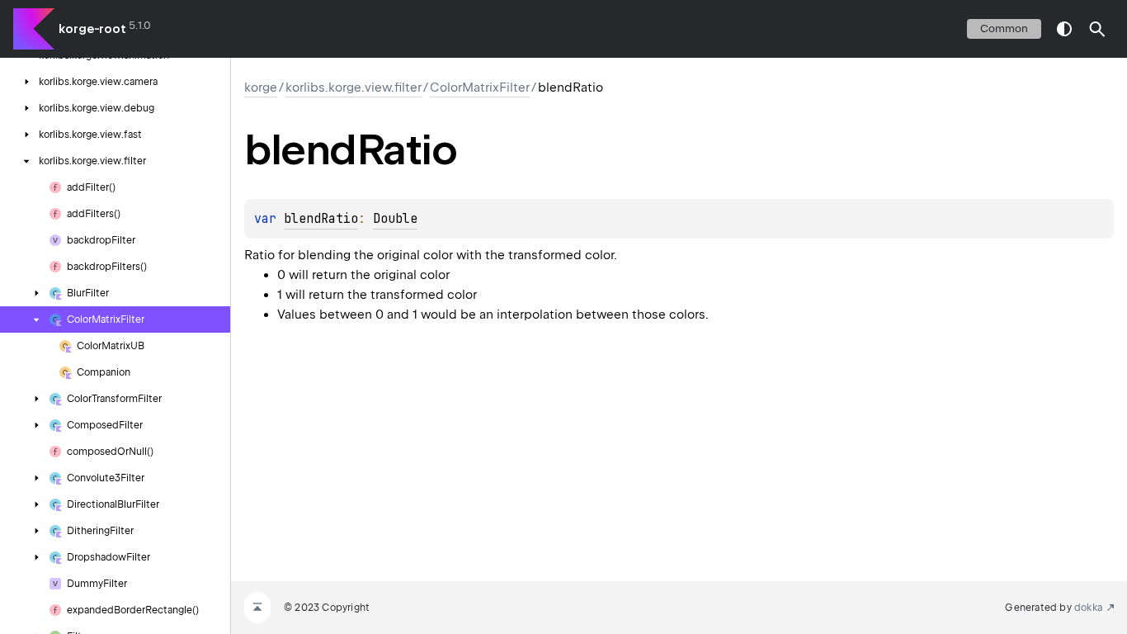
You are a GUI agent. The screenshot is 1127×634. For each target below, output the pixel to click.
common (1004, 28)
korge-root (92, 28)
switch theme (1064, 28)
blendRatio (321, 219)
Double (395, 219)
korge (260, 87)
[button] (1097, 28)
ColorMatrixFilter (480, 87)
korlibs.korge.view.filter (353, 87)
